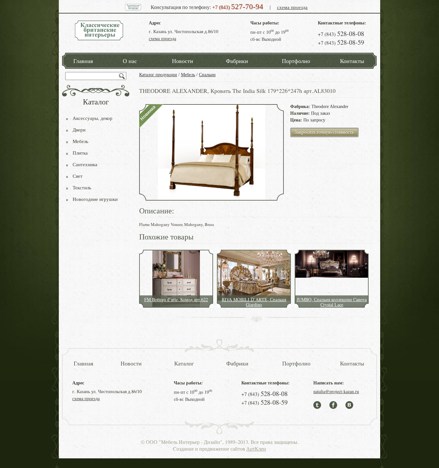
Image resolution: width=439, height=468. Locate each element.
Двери (79, 129)
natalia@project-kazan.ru (336, 391)
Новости (182, 61)
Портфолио (296, 61)
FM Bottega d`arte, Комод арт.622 (176, 299)
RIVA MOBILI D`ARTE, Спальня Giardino (254, 302)
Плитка (80, 152)
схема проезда (292, 7)
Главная (83, 61)
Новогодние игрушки (95, 199)
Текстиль (82, 187)
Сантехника (85, 164)
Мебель (188, 74)
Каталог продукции (158, 74)
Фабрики (237, 61)
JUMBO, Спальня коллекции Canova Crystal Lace (332, 302)
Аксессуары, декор (92, 118)
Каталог (184, 363)
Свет (78, 176)
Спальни (207, 74)
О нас (130, 61)
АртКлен (256, 448)
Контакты (352, 61)
